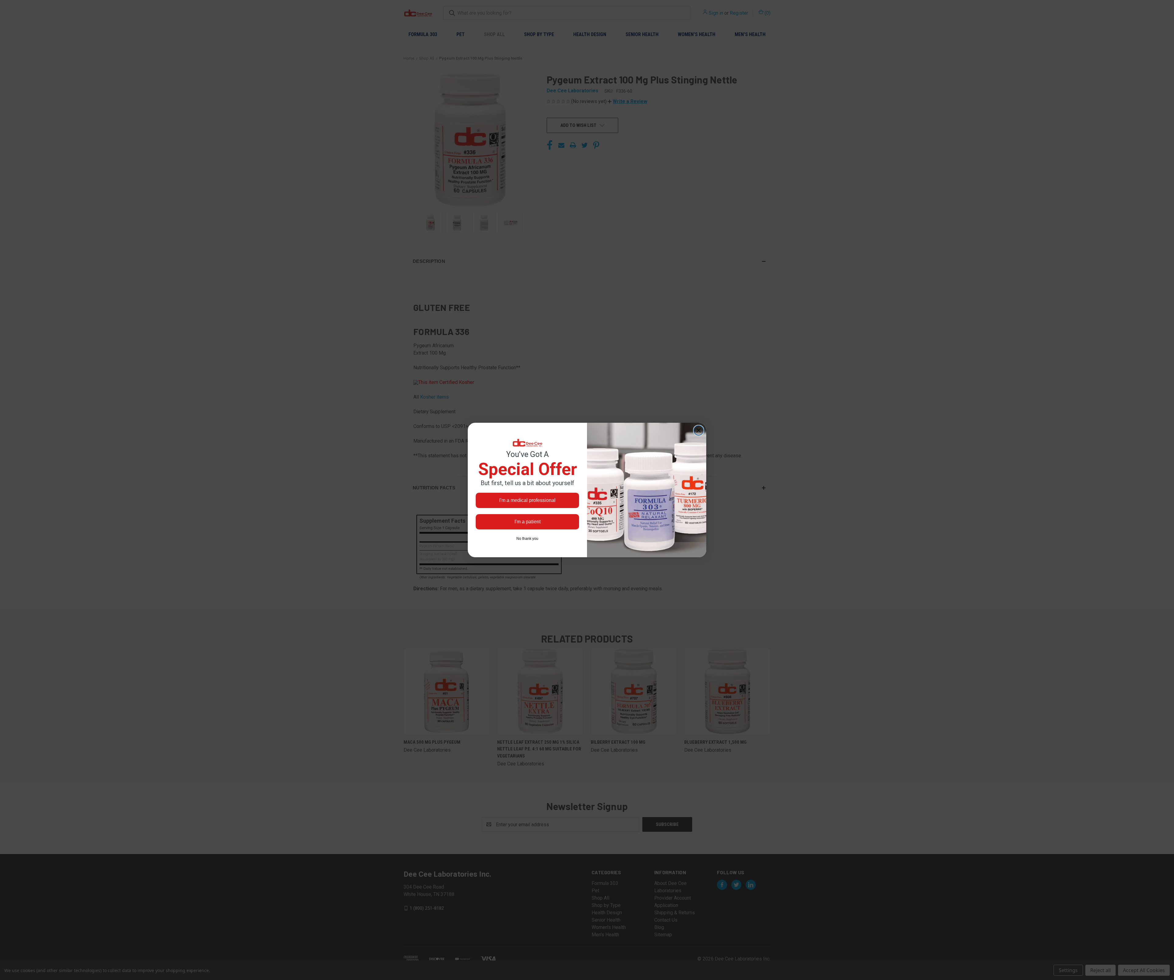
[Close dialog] (698, 430)
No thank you (527, 538)
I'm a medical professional (527, 500)
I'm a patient (528, 521)
